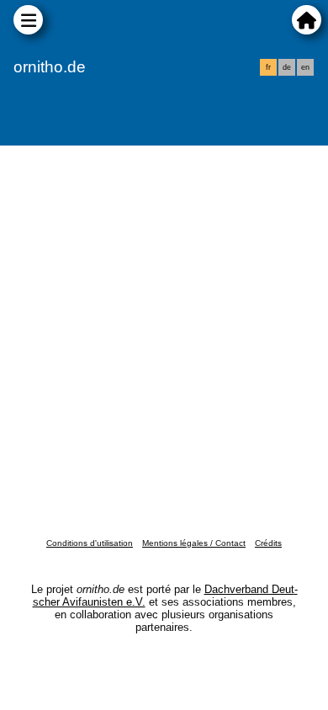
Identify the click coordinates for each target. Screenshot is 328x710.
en (305, 67)
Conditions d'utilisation (89, 543)
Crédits (268, 543)
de (287, 67)
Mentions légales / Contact (194, 543)
